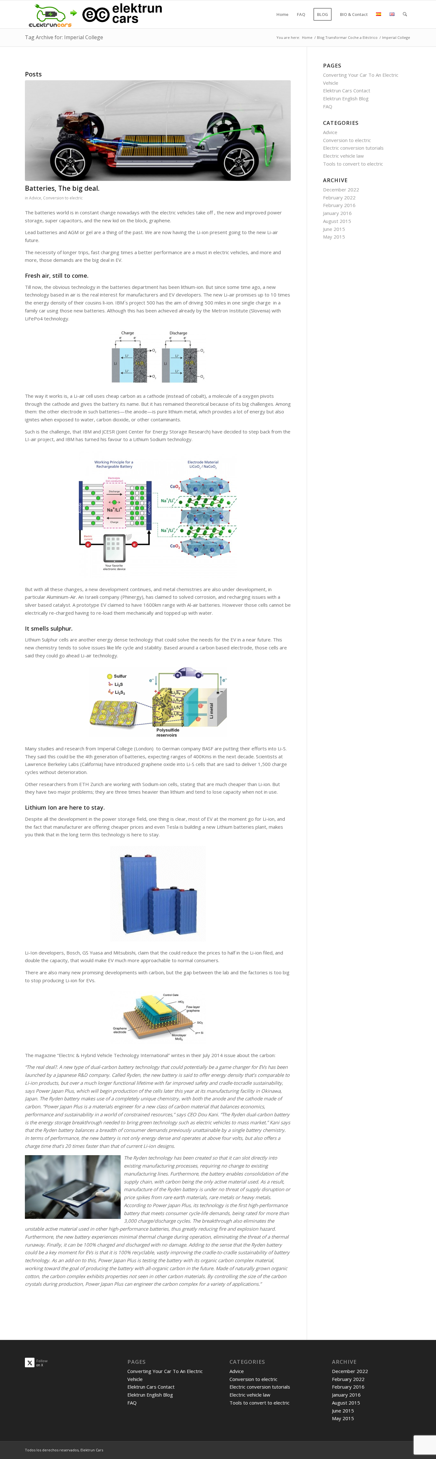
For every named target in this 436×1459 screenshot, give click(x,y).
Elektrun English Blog (346, 98)
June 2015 (334, 229)
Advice (35, 198)
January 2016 (337, 213)
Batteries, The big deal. (62, 188)
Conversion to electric (63, 198)
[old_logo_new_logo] (94, 14)
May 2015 (334, 236)
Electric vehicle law (343, 156)
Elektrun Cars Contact (346, 90)
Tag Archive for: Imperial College (64, 37)
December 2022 (341, 189)
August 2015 (337, 221)
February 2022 (339, 197)
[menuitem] (282, 14)
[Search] (405, 14)
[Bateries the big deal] (158, 130)
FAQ (327, 106)
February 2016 (339, 205)
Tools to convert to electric (353, 164)
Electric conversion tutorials (353, 148)
